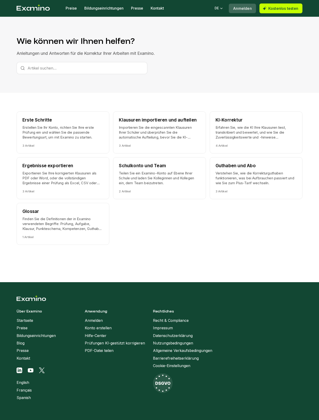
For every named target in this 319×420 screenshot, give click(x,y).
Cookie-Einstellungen (171, 365)
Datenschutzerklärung (173, 335)
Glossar (30, 211)
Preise (71, 8)
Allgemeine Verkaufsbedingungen (182, 350)
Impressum (163, 328)
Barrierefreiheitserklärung (176, 358)
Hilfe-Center (95, 335)
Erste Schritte (37, 120)
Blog (21, 343)
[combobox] (82, 68)
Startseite (25, 320)
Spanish (24, 397)
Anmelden (242, 8)
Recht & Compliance (171, 320)
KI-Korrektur (229, 120)
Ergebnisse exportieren (47, 165)
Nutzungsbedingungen (173, 343)
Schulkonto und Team (142, 165)
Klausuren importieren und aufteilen (158, 120)
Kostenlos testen (283, 8)
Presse (137, 8)
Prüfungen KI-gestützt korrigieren (115, 343)
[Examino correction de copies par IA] (33, 8)
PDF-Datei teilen (99, 350)
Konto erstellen (98, 328)
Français (24, 390)
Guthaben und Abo (236, 165)
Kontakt (157, 8)
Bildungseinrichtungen (104, 8)
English (23, 382)
